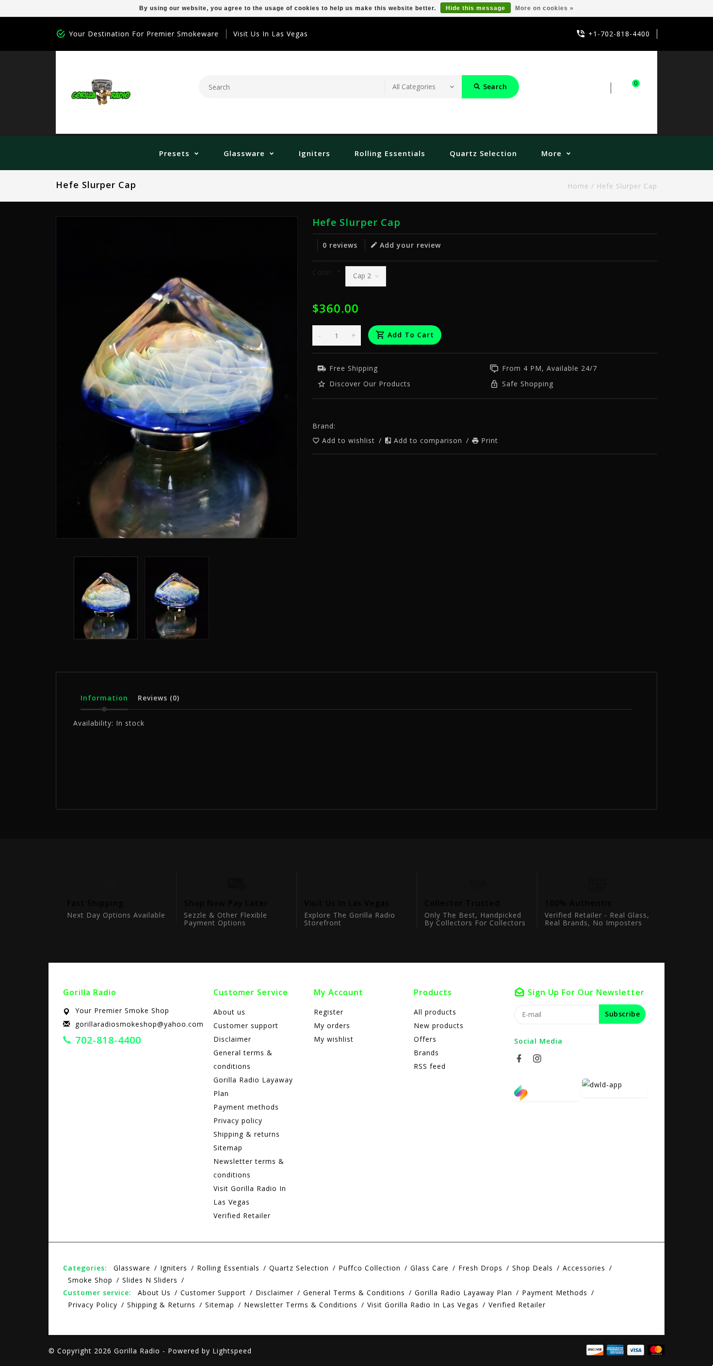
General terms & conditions (243, 1059)
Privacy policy (237, 1120)
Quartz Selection (483, 153)
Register (328, 1012)
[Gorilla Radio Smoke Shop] (100, 92)
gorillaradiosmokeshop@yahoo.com (139, 1024)
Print (489, 440)
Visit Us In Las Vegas (270, 33)
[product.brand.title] (338, 426)
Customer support (245, 1025)
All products (435, 1012)
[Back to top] (684, 1337)
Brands (426, 1052)
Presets (174, 153)
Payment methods (246, 1107)
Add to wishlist (349, 440)
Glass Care (429, 1267)
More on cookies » (544, 8)
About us (229, 1012)
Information (104, 697)
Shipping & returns (246, 1134)
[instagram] (540, 1058)
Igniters (314, 153)
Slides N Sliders (150, 1280)
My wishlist (334, 1039)
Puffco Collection (370, 1267)
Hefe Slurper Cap (627, 186)
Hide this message (475, 8)
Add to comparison (429, 440)
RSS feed (430, 1066)
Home (578, 186)
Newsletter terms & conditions (248, 1168)
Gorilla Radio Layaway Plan (253, 1086)
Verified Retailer (242, 1215)
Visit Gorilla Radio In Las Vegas (249, 1195)
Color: (326, 272)
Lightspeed (232, 1350)
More (551, 153)
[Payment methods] (654, 1350)
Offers (425, 1039)
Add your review (410, 245)
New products (439, 1025)
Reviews (158, 697)
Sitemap (228, 1147)
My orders (332, 1025)
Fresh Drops (480, 1267)
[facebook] (522, 1058)
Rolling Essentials (390, 153)
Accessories (584, 1267)
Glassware (244, 153)
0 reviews (340, 245)
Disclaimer (232, 1039)
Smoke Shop (90, 1280)
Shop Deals (532, 1267)
